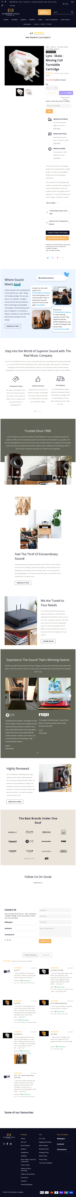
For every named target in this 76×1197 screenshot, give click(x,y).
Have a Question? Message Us (57, 238)
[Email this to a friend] (63, 258)
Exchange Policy (44, 1152)
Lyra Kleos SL (18, 1034)
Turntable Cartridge (54, 250)
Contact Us (26, 2)
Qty (47, 84)
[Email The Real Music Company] (2, 2)
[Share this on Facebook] (53, 258)
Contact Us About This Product (58, 232)
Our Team (42, 1138)
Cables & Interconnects (28, 1174)
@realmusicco (38, 883)
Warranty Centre (44, 1149)
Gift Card (23, 1142)
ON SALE (12, 5)
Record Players (25, 1145)
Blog (45, 2)
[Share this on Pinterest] (58, 258)
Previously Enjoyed (26, 1184)
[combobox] (63, 12)
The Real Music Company (15, 1192)
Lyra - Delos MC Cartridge (57, 1049)
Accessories (24, 1177)
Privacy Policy (43, 1159)
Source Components (60, 246)
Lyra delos (17, 1003)
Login (66, 4)
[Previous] (6, 65)
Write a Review (43, 1145)
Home (21, 2)
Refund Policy (43, 1156)
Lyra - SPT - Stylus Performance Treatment (24, 983)
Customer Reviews (37, 2)
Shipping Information (45, 1142)
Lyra (53, 244)
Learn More (56, 128)
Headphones (24, 1152)
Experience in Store (13, 326)
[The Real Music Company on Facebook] (5, 2)
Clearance (24, 1181)
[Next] (42, 65)
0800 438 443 (14, 2)
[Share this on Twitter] (48, 258)
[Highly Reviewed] (55, 778)
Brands (23, 1138)
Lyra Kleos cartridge (57, 970)
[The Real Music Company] (20, 12)
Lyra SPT (16, 970)
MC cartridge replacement (59, 1003)
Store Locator (52, 2)
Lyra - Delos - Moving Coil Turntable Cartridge (25, 1022)
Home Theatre (25, 1165)
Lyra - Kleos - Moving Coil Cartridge (22, 1053)
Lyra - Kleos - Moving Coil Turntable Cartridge (62, 989)
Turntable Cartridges (51, 248)
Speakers (23, 1149)
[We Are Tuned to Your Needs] (21, 620)
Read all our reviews (14, 801)
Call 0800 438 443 (48, 641)
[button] (7, 19)
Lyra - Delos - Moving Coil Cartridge (59, 1013)
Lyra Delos (54, 1034)
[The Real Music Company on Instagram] (2, 5)
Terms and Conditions (45, 1163)
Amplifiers (24, 1156)
